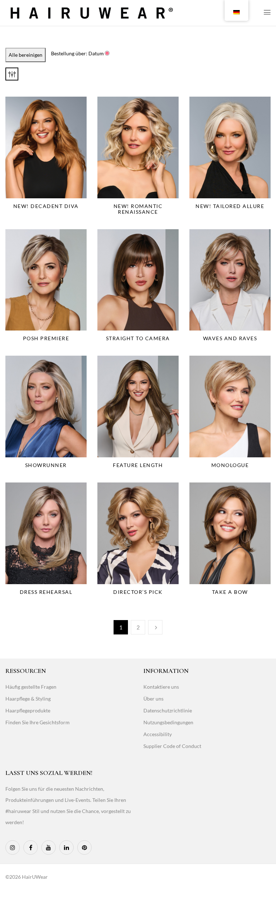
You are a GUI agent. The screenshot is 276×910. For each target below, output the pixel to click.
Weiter (155, 627)
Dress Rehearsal (46, 592)
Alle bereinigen (25, 55)
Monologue (230, 465)
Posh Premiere (46, 338)
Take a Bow (230, 592)
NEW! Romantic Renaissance (138, 209)
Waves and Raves (230, 338)
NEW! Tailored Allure (230, 206)
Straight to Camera (138, 338)
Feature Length (138, 465)
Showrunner (46, 465)
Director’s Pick (138, 592)
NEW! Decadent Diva (46, 206)
